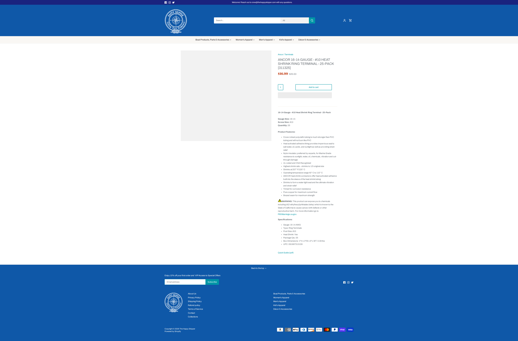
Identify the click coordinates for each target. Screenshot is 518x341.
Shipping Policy (195, 301)
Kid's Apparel (279, 305)
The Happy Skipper (187, 329)
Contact (191, 313)
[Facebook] (166, 2)
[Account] (344, 20)
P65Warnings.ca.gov (287, 214)
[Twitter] (173, 2)
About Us (192, 294)
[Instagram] (169, 2)
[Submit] (312, 20)
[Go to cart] (350, 20)
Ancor (280, 54)
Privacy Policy (194, 298)
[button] (305, 95)
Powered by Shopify (173, 331)
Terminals (289, 54)
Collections (193, 317)
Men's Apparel (279, 301)
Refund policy (194, 305)
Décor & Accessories (282, 309)
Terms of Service (195, 309)
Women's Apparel (281, 298)
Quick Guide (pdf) (286, 253)
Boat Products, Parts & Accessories (289, 294)
